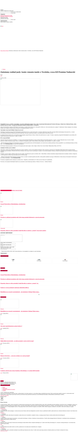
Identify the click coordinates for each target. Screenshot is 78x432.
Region (7, 50)
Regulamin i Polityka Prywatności (6, 16)
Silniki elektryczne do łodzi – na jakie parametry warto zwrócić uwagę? (17, 341)
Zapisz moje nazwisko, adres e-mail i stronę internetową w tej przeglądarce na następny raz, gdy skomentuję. (21, 251)
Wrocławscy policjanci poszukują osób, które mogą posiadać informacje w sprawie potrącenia (22, 217)
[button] (75, 47)
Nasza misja (5, 388)
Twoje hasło (13, 13)
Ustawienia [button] (2, 395)
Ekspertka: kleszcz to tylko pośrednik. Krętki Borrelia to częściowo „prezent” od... (19, 283)
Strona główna (3, 50)
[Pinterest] (19, 185)
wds (1, 75)
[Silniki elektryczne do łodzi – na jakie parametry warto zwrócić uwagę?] (9, 337)
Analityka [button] (2, 416)
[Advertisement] (39, 60)
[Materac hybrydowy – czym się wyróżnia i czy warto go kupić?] (9, 352)
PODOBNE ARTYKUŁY (6, 190)
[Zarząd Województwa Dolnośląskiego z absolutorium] (6, 200)
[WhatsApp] (23, 185)
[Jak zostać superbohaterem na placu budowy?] (9, 322)
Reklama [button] (2, 420)
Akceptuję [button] (7, 395)
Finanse (1, 323)
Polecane (2, 308)
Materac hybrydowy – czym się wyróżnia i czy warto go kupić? (15, 355)
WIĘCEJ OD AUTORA (17, 190)
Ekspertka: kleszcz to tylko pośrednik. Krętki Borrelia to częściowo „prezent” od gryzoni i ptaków (23, 230)
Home (4, 387)
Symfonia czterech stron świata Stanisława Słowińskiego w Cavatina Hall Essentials (19, 370)
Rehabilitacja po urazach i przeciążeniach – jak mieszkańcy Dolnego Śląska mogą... (20, 291)
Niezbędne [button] (2, 427)
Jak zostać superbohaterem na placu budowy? (11, 326)
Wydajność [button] (2, 412)
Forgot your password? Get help (6, 15)
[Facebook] (62, 23)
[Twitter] (64, 23)
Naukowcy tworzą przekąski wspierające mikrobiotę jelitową (14, 287)
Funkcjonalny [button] (2, 408)
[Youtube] (65, 23)
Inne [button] (1, 424)
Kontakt (4, 390)
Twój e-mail (13, 19)
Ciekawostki (2, 228)
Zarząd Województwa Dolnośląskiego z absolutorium (12, 204)
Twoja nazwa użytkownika (16, 11)
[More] (28, 185)
